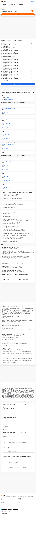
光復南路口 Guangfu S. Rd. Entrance (7, 335)
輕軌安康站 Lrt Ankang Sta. (6, 362)
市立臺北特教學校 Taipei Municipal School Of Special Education (11, 353)
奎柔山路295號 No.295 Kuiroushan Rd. (26, 358)
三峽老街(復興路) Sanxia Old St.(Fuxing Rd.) (20, 356)
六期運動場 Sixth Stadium (17, 351)
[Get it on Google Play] (3, 509)
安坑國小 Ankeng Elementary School (7, 356)
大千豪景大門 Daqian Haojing (20, 349)
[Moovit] (3, 1)
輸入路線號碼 (20, 499)
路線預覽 (18, 194)
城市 (19, 505)
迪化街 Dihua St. (29, 356)
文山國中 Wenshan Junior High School (27, 351)
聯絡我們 (9, 511)
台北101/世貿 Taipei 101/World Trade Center (8, 343)
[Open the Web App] (15, 509)
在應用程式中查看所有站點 (18, 84)
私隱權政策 (5, 511)
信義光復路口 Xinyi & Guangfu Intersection (8, 339)
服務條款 (2, 511)
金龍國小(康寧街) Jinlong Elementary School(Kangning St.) (11, 358)
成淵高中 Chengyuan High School (27, 353)
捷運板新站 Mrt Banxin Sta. (27, 360)
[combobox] (18, 10)
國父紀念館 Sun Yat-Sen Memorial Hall (22, 343)
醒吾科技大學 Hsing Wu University (17, 360)
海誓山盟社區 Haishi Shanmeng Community (8, 349)
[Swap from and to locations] (32, 11)
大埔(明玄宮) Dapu (13, 362)
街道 (19, 502)
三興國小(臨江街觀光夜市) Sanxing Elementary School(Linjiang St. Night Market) (14, 337)
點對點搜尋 (20, 506)
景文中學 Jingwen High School (6, 360)
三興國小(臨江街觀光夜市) (17, 335)
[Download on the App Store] (9, 509)
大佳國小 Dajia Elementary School (7, 351)
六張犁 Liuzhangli (4, 345)
